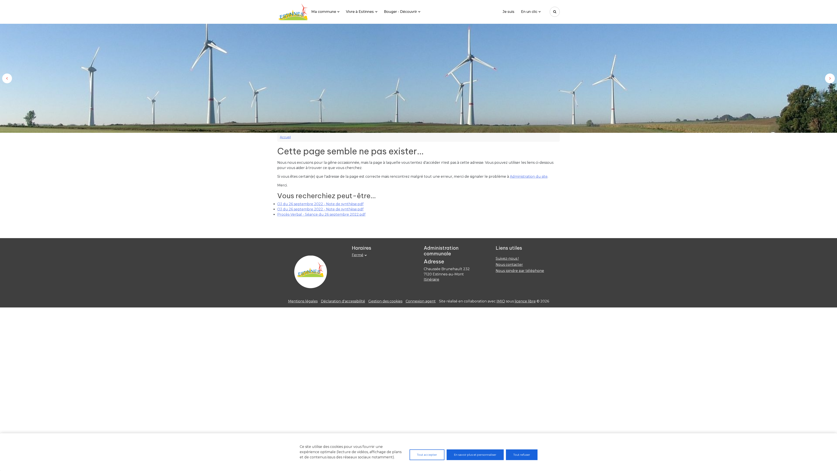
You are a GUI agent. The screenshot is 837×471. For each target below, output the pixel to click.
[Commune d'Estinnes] (292, 11)
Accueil (285, 137)
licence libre (525, 301)
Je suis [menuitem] (508, 12)
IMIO (501, 301)
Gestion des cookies (385, 301)
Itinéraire (431, 279)
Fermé (357, 255)
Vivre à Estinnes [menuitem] (360, 12)
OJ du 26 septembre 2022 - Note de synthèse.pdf (320, 204)
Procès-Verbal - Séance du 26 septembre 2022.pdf (321, 214)
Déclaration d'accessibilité (343, 301)
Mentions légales (303, 301)
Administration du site (529, 176)
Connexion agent (421, 301)
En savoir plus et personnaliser (475, 454)
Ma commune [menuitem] (323, 12)
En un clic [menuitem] (529, 12)
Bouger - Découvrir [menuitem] (400, 12)
